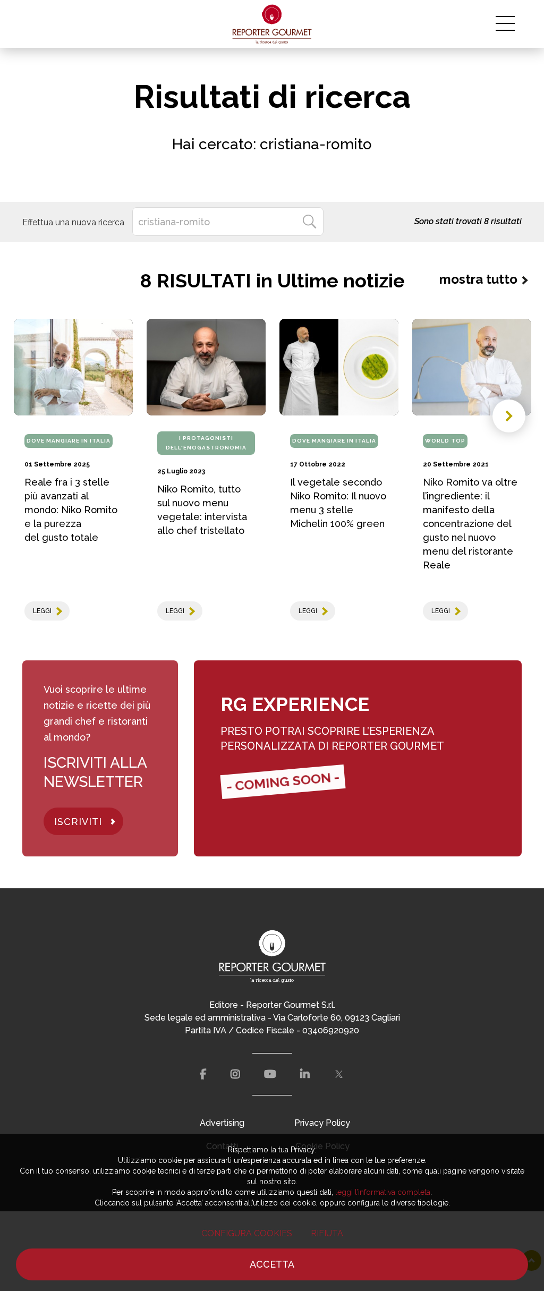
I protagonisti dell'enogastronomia (206, 443)
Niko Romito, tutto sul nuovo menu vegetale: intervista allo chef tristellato (202, 509)
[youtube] (270, 1074)
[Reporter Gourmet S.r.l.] (272, 24)
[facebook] (203, 1074)
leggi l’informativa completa (382, 1192)
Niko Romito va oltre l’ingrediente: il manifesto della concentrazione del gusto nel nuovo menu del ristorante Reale (470, 524)
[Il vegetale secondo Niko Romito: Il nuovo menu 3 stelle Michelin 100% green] (338, 367)
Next (508, 416)
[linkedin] (305, 1074)
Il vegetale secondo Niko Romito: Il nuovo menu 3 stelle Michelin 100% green (338, 503)
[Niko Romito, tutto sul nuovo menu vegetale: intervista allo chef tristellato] (206, 367)
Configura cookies (246, 1233)
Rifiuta (327, 1233)
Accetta (272, 1264)
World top (445, 441)
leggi (42, 611)
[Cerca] (309, 221)
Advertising (222, 1123)
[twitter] (339, 1074)
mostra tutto (478, 279)
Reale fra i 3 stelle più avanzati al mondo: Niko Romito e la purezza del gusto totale (70, 510)
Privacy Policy (322, 1123)
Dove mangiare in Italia (68, 441)
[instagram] (235, 1074)
